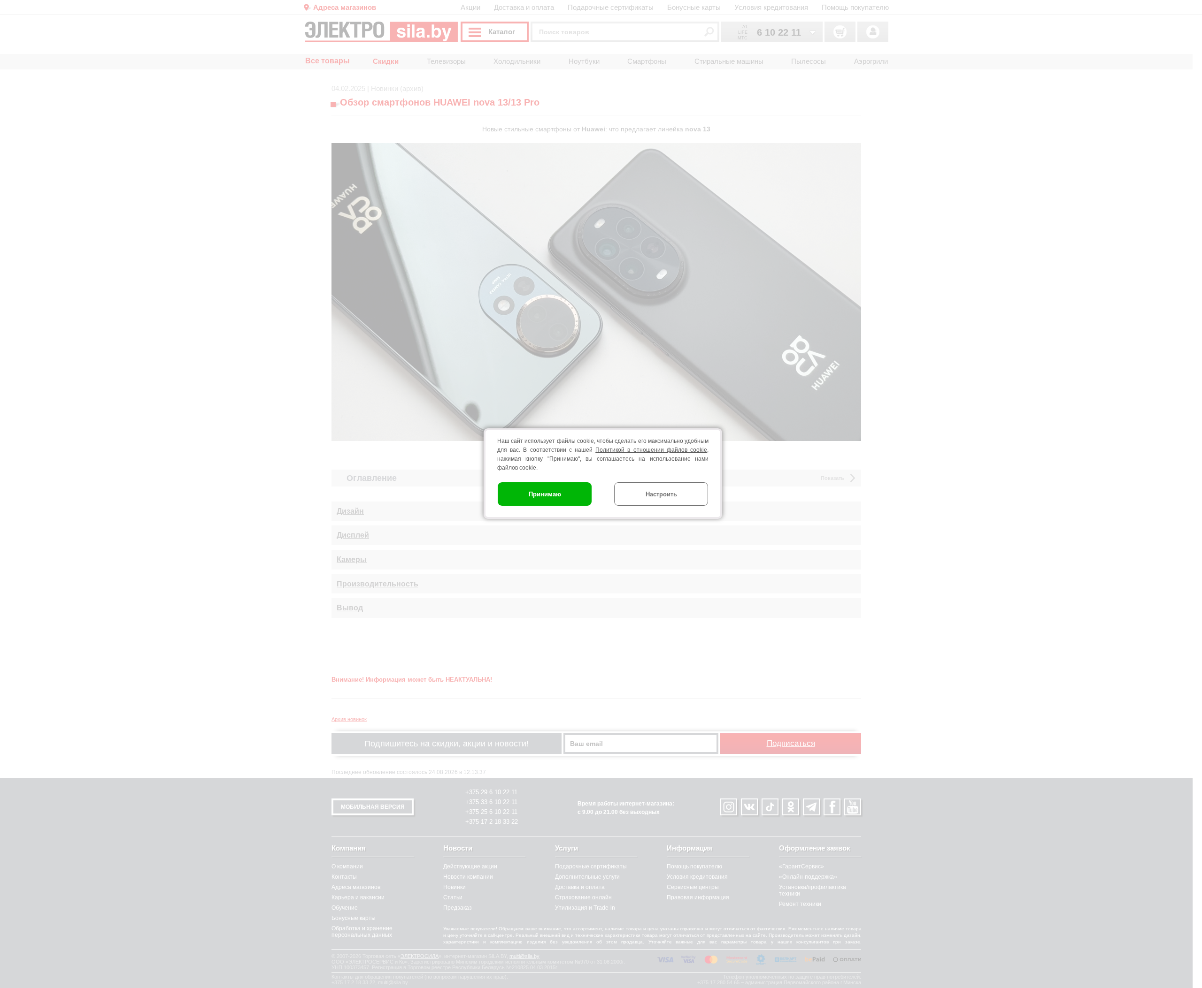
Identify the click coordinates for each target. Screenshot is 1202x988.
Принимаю (545, 494)
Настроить (661, 494)
